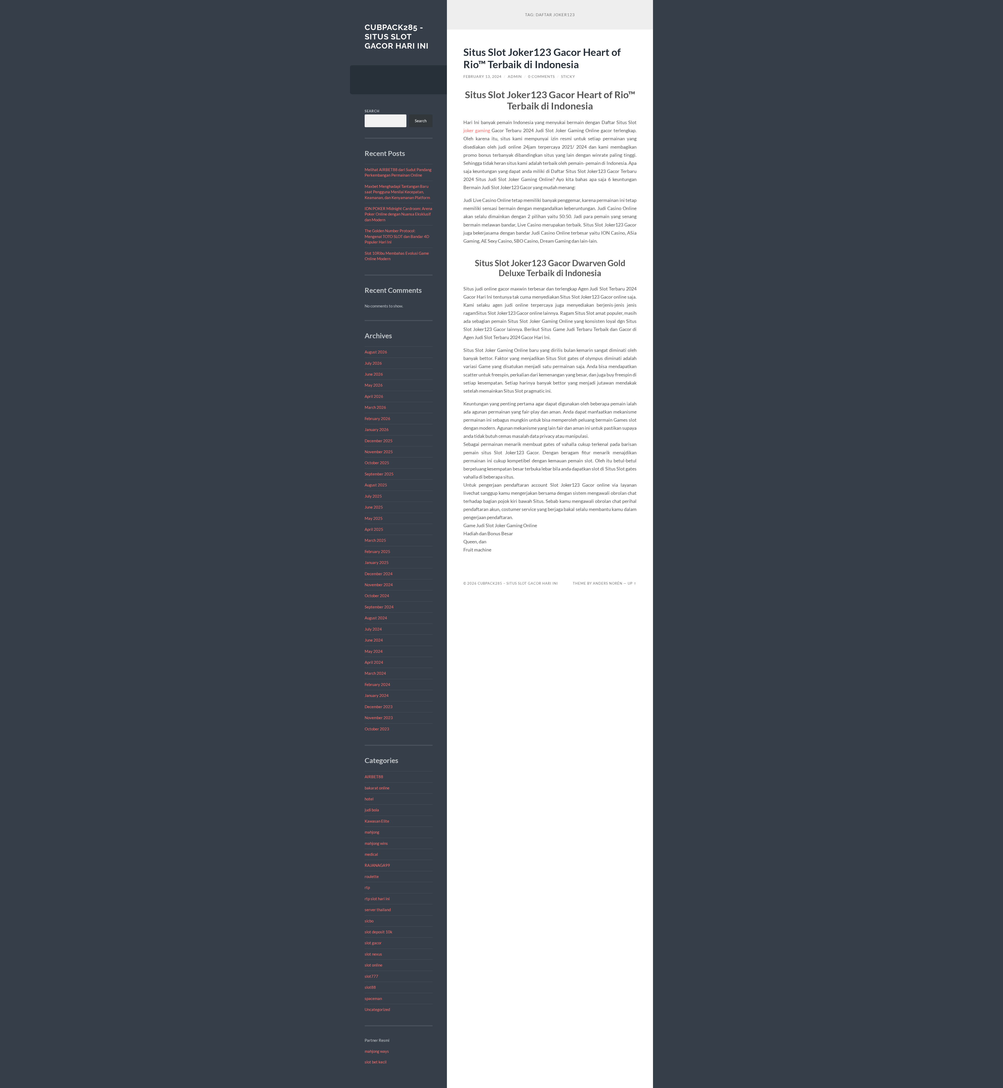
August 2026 (376, 352)
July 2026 (373, 363)
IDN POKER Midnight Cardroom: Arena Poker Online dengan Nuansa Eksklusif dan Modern (398, 214)
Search (372, 111)
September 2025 (379, 474)
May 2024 (374, 651)
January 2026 (377, 429)
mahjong (372, 832)
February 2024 (377, 684)
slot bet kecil (376, 1062)
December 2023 (379, 706)
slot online (373, 965)
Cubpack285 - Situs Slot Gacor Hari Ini (397, 36)
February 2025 (377, 551)
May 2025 (374, 518)
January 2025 (377, 562)
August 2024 (376, 617)
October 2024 (377, 595)
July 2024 (373, 629)
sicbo (369, 920)
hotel (369, 798)
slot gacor (373, 942)
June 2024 (374, 640)
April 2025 (374, 529)
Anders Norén (607, 583)
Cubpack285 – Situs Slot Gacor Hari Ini (518, 583)
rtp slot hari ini (377, 898)
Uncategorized (377, 1009)
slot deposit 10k (378, 931)
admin (515, 76)
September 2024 (379, 606)
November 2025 (379, 451)
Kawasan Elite (377, 821)
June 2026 (374, 374)
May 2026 (374, 385)
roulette (372, 876)
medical (371, 854)
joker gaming (476, 130)
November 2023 (379, 717)
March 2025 (375, 540)
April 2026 (374, 396)
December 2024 (379, 573)
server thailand (378, 909)
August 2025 (376, 484)
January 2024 (377, 695)
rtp (367, 887)
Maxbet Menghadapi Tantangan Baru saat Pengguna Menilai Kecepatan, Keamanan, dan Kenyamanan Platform (397, 192)
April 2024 (374, 662)
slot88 (370, 987)
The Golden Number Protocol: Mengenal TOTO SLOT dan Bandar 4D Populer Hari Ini (397, 236)
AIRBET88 (374, 776)
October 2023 (377, 728)
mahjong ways (377, 1051)
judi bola (372, 809)
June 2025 (374, 507)
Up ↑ (632, 583)
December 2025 (379, 440)
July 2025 (373, 496)
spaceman (373, 998)
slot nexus (373, 954)
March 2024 (375, 673)
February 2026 (377, 418)
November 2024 (379, 584)
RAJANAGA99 (377, 865)
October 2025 (377, 462)
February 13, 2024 (482, 76)
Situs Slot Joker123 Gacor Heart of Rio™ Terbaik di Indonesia (542, 58)
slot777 (371, 976)
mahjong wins (376, 843)
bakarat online (377, 788)
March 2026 (375, 407)
